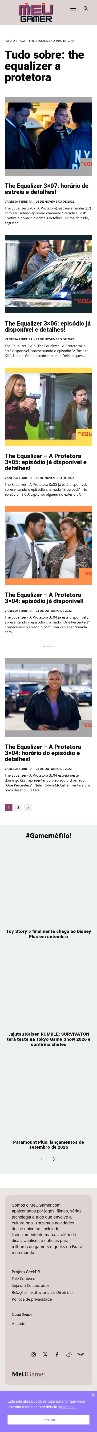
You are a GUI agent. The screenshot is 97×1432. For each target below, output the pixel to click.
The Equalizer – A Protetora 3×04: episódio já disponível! (44, 597)
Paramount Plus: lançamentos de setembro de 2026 (48, 1145)
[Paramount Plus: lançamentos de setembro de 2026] (48, 1095)
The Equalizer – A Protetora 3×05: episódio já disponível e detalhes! (46, 462)
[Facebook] (57, 1354)
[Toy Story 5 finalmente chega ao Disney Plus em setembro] (48, 885)
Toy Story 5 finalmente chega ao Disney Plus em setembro (48, 934)
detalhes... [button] (67, 1407)
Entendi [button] (48, 1420)
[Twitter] (45, 1354)
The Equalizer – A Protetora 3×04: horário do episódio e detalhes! (43, 753)
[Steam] (80, 1354)
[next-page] (28, 807)
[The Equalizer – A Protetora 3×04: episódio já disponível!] (48, 545)
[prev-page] (43, 1159)
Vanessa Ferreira (18, 201)
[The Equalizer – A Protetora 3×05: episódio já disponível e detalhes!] (48, 407)
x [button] (93, 1394)
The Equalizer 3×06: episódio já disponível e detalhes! (48, 326)
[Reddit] (68, 1354)
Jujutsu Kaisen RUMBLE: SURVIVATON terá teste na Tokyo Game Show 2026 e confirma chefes (48, 1039)
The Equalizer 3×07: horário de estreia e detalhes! (47, 188)
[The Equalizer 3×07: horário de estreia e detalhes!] (48, 136)
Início (10, 40)
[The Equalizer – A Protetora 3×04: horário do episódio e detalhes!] (48, 697)
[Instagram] (33, 1354)
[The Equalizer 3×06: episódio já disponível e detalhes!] (48, 274)
